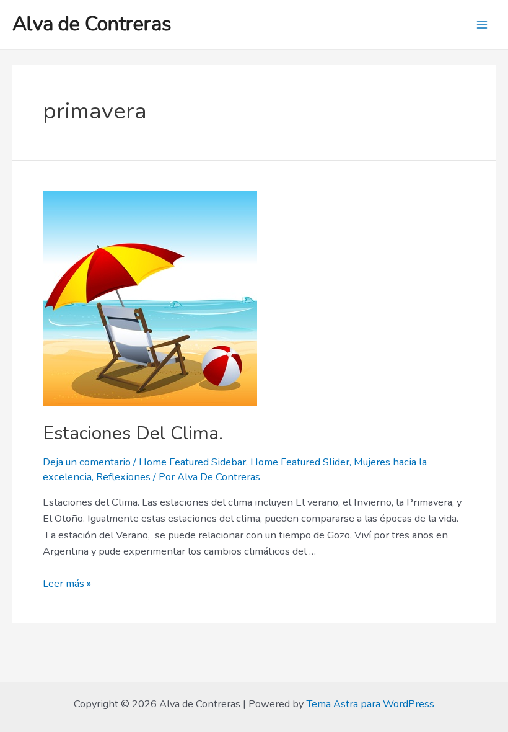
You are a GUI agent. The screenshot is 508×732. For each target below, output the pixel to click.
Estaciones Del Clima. (133, 433)
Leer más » (67, 583)
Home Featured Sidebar (192, 462)
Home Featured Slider (299, 462)
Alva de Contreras (92, 24)
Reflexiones (123, 477)
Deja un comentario (87, 462)
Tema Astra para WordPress (370, 704)
